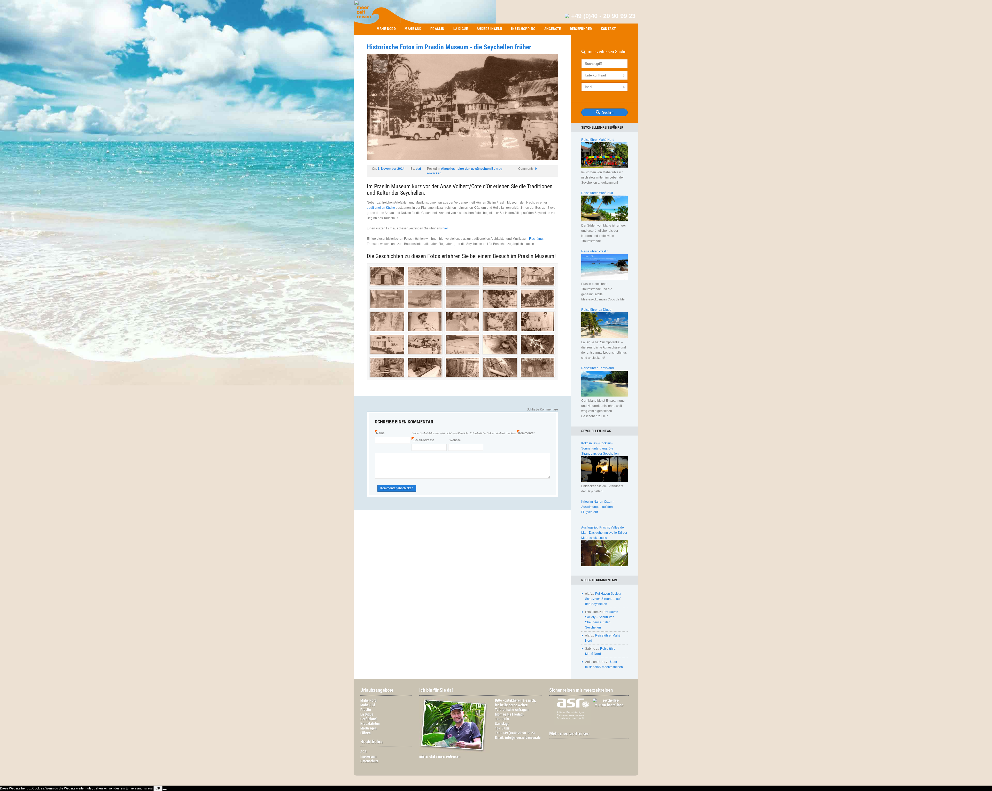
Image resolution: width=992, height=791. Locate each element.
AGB (363, 752)
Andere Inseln (489, 29)
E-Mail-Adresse (423, 440)
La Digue (460, 29)
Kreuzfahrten (370, 724)
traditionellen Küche (381, 208)
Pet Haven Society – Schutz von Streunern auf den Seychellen (604, 599)
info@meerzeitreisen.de (523, 737)
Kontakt (608, 29)
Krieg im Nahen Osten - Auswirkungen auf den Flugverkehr (597, 507)
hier (445, 228)
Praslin (437, 29)
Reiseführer (581, 29)
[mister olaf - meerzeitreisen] (454, 752)
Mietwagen (368, 728)
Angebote (552, 29)
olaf (418, 168)
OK (158, 788)
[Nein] (164, 789)
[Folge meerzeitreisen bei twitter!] (591, 744)
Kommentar (525, 433)
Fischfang (536, 239)
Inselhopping (523, 29)
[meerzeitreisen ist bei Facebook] (586, 744)
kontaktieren (512, 700)
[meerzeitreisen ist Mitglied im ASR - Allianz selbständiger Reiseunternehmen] (570, 724)
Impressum (368, 756)
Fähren (365, 733)
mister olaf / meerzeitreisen (439, 756)
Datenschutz (369, 761)
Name (380, 433)
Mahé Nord (386, 29)
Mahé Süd (413, 29)
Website (455, 440)
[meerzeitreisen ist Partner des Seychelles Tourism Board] (606, 705)
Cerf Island (368, 719)
